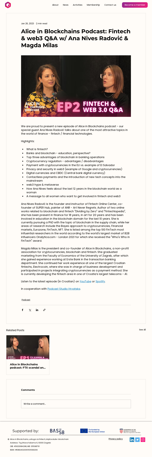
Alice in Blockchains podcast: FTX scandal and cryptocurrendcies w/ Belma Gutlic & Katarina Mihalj (27, 366)
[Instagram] (143, 439)
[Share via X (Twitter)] (29, 310)
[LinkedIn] (132, 439)
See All (142, 329)
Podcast (26, 299)
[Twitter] (137, 439)
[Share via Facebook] (22, 310)
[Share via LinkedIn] (37, 310)
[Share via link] (44, 310)
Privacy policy (116, 438)
